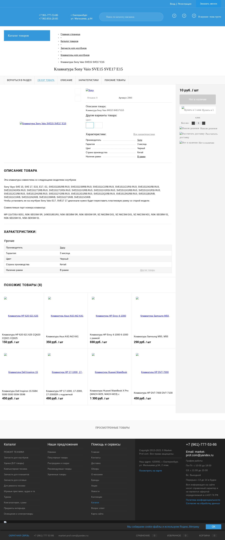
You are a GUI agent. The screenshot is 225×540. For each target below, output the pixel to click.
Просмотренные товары (112, 427)
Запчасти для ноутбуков (16, 457)
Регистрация (184, 3)
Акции (94, 485)
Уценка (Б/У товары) (14, 463)
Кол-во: (185, 123)
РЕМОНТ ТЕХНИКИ (14, 452)
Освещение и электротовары (18, 514)
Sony (139, 140)
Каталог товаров (18, 35)
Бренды (95, 480)
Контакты (95, 457)
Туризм (7, 497)
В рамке (141, 156)
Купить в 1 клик (204, 111)
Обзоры (95, 469)
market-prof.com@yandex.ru (199, 453)
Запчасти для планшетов (16, 474)
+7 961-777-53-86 (48, 15)
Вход (172, 3)
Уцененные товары (57, 474)
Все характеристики (144, 134)
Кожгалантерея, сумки (15, 502)
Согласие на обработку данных (203, 503)
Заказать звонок (208, 3)
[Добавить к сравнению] (78, 99)
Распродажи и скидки (58, 463)
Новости (95, 491)
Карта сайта (97, 514)
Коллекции (96, 497)
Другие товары (147, 270)
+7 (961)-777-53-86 (201, 444)
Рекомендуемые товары (59, 469)
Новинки (52, 452)
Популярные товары (58, 457)
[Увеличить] (43, 123)
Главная (95, 452)
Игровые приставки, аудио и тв (19, 491)
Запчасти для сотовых (15, 480)
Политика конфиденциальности (203, 500)
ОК (213, 526)
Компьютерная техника (15, 469)
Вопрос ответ (98, 508)
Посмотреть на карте (150, 470)
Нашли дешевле (208, 128)
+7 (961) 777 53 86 (44, 535)
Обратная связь (18, 535)
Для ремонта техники (14, 485)
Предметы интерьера (14, 508)
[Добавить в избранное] (78, 91)
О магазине (97, 474)
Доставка (95, 463)
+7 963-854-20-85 (48, 18)
